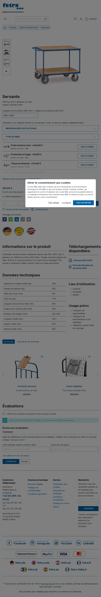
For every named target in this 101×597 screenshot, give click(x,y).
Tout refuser (53, 203)
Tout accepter (83, 203)
